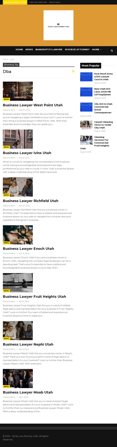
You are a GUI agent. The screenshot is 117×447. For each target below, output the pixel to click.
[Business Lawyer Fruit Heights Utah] (18, 282)
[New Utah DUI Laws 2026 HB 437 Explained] (86, 92)
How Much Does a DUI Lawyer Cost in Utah (103, 76)
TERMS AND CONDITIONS (38, 2)
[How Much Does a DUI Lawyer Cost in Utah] (86, 76)
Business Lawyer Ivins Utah (27, 153)
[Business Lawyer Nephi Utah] (18, 330)
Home (19, 49)
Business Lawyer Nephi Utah (28, 344)
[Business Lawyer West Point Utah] (18, 91)
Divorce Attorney (77, 49)
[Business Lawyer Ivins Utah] (18, 139)
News (29, 49)
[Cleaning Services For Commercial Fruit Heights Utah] (86, 140)
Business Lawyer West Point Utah (33, 105)
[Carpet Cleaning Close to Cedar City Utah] (86, 125)
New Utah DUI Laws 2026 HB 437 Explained (102, 91)
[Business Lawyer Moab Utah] (18, 378)
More (95, 49)
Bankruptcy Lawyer (49, 49)
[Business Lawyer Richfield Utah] (18, 186)
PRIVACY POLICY (54, 2)
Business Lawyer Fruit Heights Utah (34, 297)
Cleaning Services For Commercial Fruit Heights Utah (94, 143)
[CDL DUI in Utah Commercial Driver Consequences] (86, 107)
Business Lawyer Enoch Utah (28, 249)
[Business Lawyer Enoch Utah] (18, 234)
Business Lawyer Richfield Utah (30, 201)
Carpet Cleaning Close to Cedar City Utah (103, 125)
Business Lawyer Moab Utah (28, 392)
